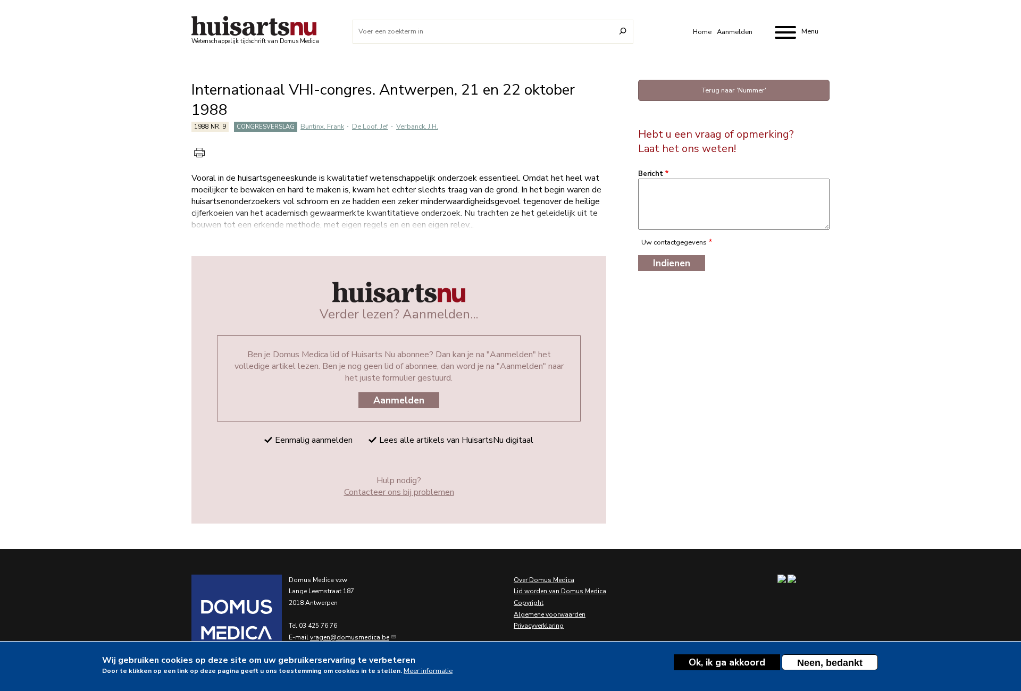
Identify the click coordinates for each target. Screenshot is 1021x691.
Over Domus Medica (544, 580)
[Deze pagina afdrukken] (199, 153)
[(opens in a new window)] (223, 620)
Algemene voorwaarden (549, 614)
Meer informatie (428, 671)
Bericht (650, 174)
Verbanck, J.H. (417, 126)
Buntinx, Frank (322, 126)
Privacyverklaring (539, 625)
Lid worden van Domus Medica (560, 591)
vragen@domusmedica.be (349, 637)
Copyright (528, 603)
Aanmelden (734, 32)
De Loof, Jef (370, 126)
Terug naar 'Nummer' (734, 90)
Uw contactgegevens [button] (674, 242)
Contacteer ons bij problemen (399, 492)
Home (702, 32)
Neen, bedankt (830, 663)
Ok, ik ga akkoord (727, 662)
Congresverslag (266, 127)
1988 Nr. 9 (210, 127)
